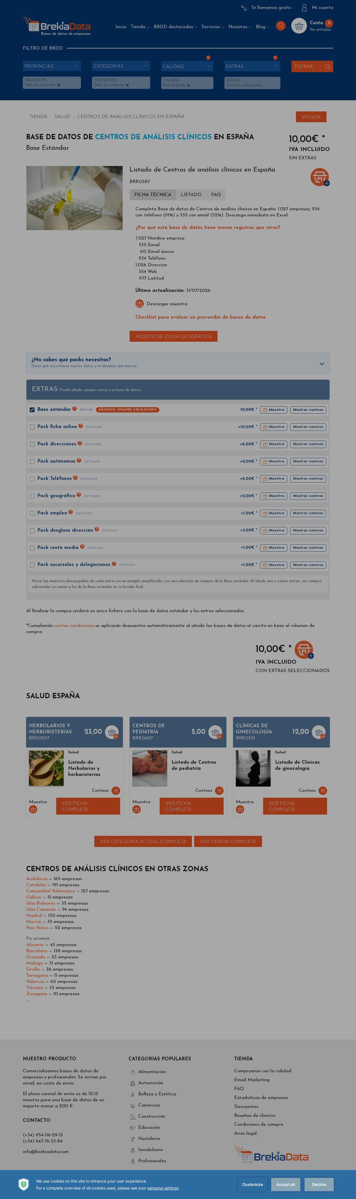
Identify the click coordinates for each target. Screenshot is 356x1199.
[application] (178, 1184)
